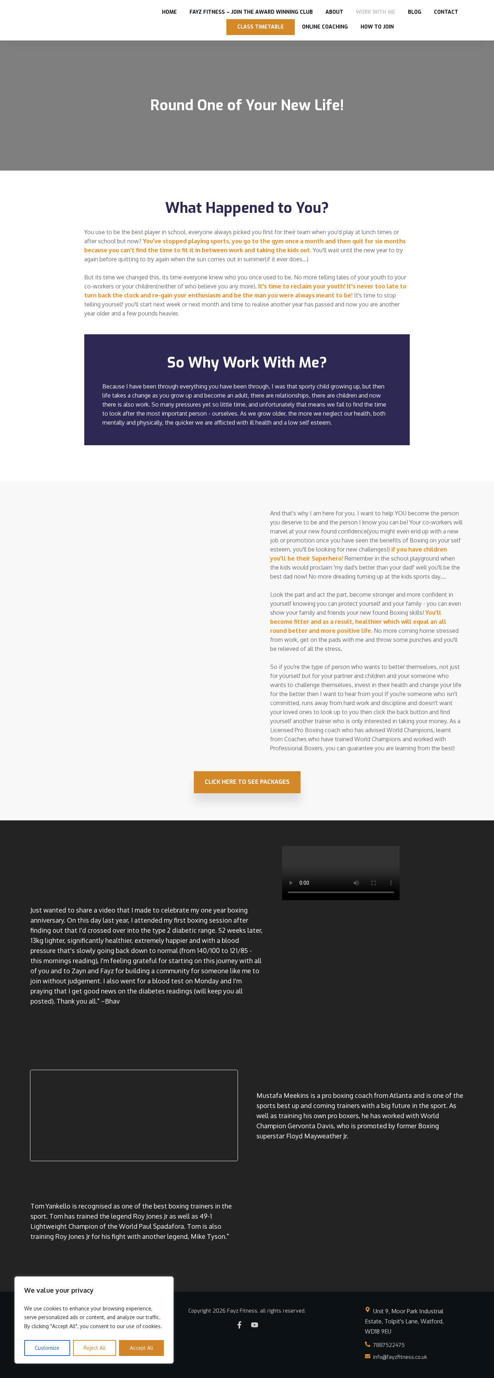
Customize (47, 1348)
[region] (94, 1320)
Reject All (95, 1348)
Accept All (141, 1348)
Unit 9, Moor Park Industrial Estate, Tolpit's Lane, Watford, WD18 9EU (404, 1321)
